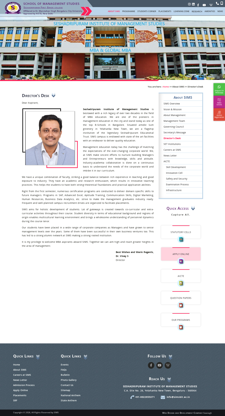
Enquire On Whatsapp (219, 91)
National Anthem (70, 395)
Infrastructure (174, 190)
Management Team (174, 120)
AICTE (167, 161)
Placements (19, 395)
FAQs (63, 369)
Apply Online (20, 390)
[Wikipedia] (211, 4)
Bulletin (65, 374)
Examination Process (177, 184)
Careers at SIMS (172, 149)
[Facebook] (198, 4)
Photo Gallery (68, 380)
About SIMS (19, 369)
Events (65, 364)
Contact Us (67, 385)
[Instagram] (189, 4)
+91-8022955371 (144, 397)
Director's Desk (172, 138)
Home (16, 364)
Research (197, 11)
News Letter (170, 155)
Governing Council (174, 126)
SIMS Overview (172, 103)
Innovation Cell (174, 172)
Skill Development (176, 167)
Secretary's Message (175, 132)
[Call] (217, 3)
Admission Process (24, 385)
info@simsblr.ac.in (178, 397)
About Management (174, 115)
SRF (15, 400)
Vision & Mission (173, 109)
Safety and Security (176, 178)
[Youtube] (204, 4)
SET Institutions (172, 144)
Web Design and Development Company (182, 412)
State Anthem (68, 400)
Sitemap (65, 390)
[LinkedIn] (193, 4)
